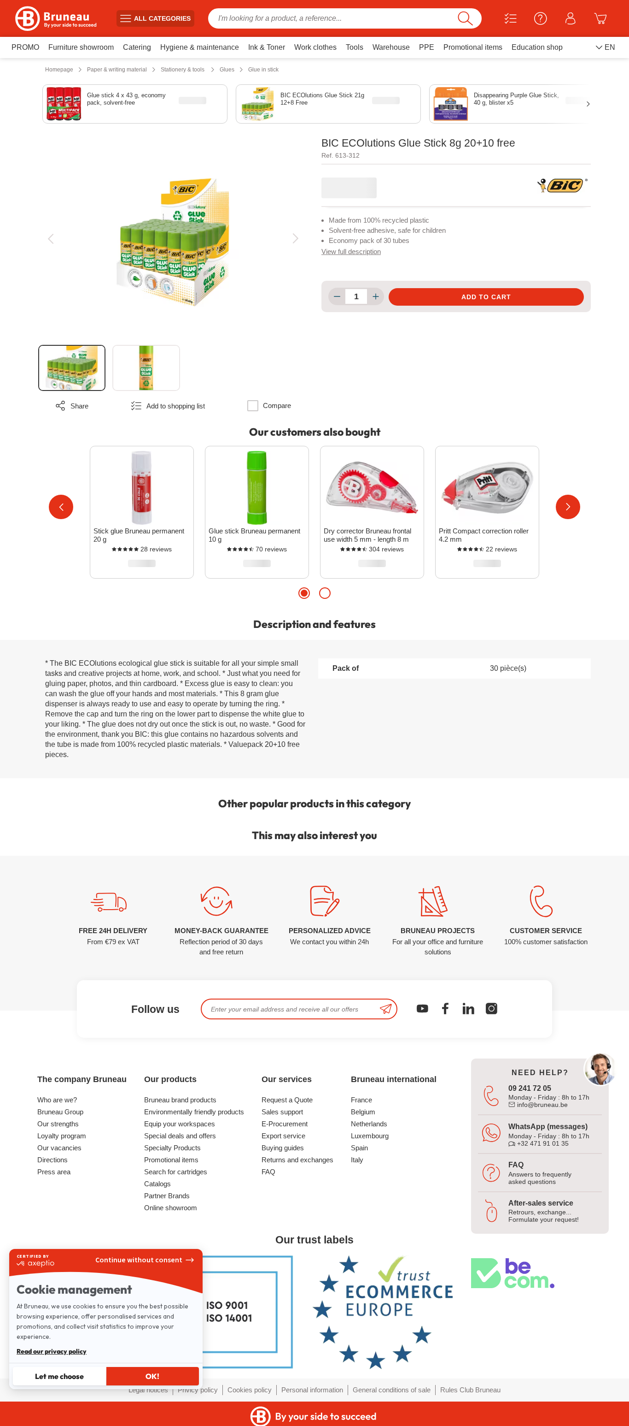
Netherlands (369, 1124)
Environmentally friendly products (194, 1112)
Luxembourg (370, 1136)
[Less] (336, 296)
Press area (53, 1172)
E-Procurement (285, 1124)
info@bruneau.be (541, 1104)
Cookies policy (249, 1390)
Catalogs (157, 1184)
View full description (351, 251)
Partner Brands (167, 1196)
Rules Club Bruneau (470, 1390)
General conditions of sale (392, 1390)
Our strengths (58, 1124)
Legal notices (148, 1390)
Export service (283, 1136)
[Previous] (50, 238)
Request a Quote (287, 1100)
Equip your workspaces (179, 1124)
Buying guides (283, 1148)
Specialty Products (172, 1148)
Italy (357, 1160)
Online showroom (170, 1208)
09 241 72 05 (529, 1088)
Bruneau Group (60, 1112)
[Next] (295, 238)
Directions (52, 1160)
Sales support (282, 1112)
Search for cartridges (175, 1172)
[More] (375, 296)
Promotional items (171, 1160)
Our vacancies (59, 1148)
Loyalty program (61, 1136)
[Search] (465, 18)
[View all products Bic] (562, 185)
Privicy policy (198, 1390)
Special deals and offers (180, 1136)
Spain (359, 1148)
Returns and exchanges (297, 1160)
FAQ (268, 1172)
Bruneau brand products (180, 1100)
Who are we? (57, 1100)
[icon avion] (385, 1009)
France (361, 1100)
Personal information (312, 1390)
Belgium (363, 1112)
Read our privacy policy (52, 1351)
